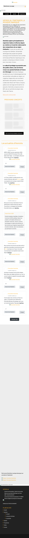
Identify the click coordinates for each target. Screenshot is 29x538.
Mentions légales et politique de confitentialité (13, 498)
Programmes (22, 13)
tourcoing (19, 179)
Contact (5, 527)
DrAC (6, 249)
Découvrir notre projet (9, 94)
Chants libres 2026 (9, 213)
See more (16, 157)
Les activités (8, 518)
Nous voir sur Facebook (9, 166)
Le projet (7, 13)
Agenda (14, 13)
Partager (22, 166)
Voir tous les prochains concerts (14, 133)
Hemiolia (5, 512)
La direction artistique (10, 516)
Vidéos (5, 525)
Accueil (5, 509)
